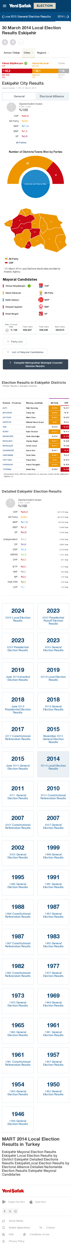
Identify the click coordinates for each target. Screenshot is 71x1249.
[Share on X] (6, 42)
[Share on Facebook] (14, 42)
